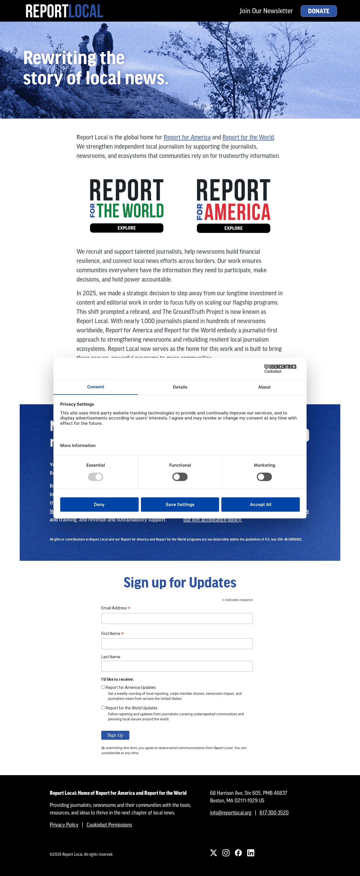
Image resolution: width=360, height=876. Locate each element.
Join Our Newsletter (266, 11)
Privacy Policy (64, 825)
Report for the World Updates (132, 708)
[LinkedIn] (250, 852)
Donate (319, 11)
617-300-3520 (274, 813)
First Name (112, 634)
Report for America (187, 137)
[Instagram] (225, 852)
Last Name (110, 657)
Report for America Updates (131, 687)
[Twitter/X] (213, 852)
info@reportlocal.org (230, 813)
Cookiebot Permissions (109, 825)
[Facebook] (238, 852)
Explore (127, 228)
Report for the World (248, 137)
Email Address (115, 608)
